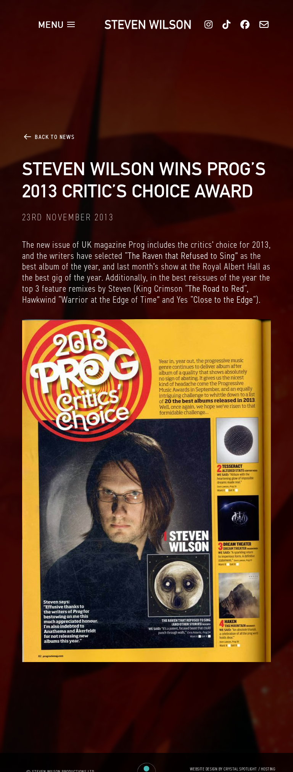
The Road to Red (216, 289)
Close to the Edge (223, 300)
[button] (56, 24)
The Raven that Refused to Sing (181, 256)
